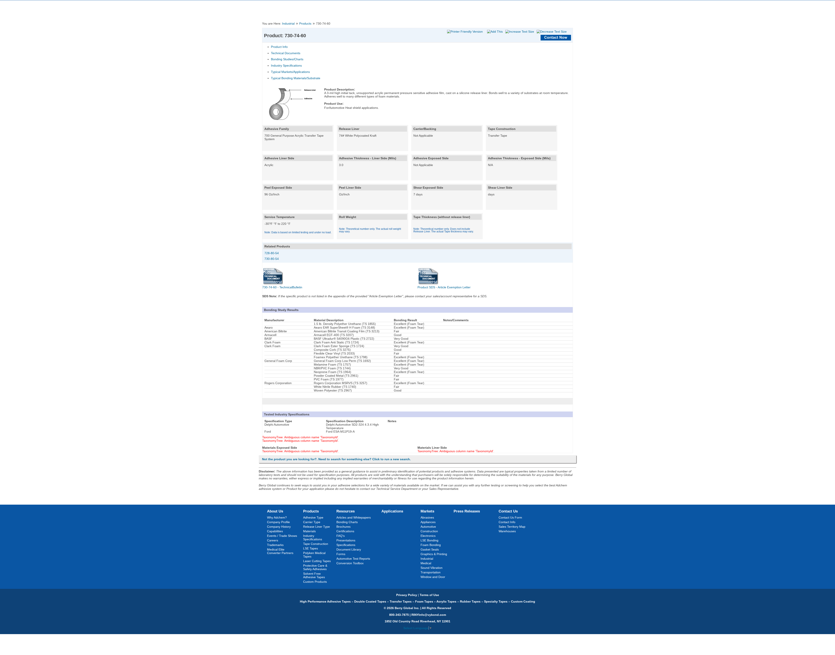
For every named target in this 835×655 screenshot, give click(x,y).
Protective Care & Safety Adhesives (315, 567)
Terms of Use (429, 595)
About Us (275, 511)
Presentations (345, 540)
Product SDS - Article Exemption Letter (444, 287)
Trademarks (275, 545)
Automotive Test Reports (353, 558)
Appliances (428, 522)
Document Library (348, 549)
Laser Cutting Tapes (317, 561)
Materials (309, 531)
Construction (429, 531)
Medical (426, 563)
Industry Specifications (286, 65)
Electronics (428, 535)
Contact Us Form (510, 517)
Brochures (343, 526)
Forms (340, 554)
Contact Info (507, 522)
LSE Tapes (310, 548)
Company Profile (278, 522)
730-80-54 (271, 258)
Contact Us (508, 511)
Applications (392, 511)
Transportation (431, 572)
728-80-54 (271, 253)
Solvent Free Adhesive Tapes (314, 575)
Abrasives (427, 517)
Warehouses (507, 531)
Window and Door (433, 577)
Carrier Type (311, 522)
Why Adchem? (277, 517)
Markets (427, 511)
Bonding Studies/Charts (287, 59)
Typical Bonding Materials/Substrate (295, 78)
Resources (345, 511)
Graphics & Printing (434, 554)
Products (305, 23)
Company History (279, 526)
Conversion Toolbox (350, 563)
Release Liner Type (316, 526)
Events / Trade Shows (282, 535)
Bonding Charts (347, 522)
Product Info (279, 47)
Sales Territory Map (512, 526)
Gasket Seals (430, 549)
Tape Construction (315, 544)
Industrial (288, 23)
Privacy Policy (406, 595)
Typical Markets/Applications (290, 72)
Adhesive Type (313, 517)
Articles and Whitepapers (353, 517)
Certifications (345, 531)
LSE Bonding (429, 540)
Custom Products (315, 581)
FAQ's (340, 535)
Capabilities (275, 531)
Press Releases (467, 511)
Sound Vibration (432, 567)
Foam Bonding (431, 545)
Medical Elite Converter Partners (280, 551)
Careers (272, 540)
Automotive (428, 526)
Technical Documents (285, 53)
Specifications (345, 545)
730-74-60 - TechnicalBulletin (282, 287)
